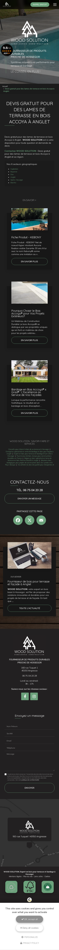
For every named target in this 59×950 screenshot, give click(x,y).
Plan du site (27, 876)
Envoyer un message (29, 498)
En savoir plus (29, 261)
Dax (12, 174)
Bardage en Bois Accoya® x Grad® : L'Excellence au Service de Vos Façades (28, 392)
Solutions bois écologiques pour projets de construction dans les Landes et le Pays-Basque (28, 462)
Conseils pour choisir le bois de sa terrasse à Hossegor (28, 449)
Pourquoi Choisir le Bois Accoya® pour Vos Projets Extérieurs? (27, 313)
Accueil (5, 86)
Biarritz (13, 183)
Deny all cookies (30, 927)
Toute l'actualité (29, 608)
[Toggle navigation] (55, 4)
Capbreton (14, 169)
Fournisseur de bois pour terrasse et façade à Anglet (28, 583)
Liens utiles (38, 876)
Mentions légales (15, 876)
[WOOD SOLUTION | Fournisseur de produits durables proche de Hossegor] (6, 5)
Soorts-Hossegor (16, 180)
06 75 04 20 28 (29, 675)
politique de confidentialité (30, 780)
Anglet (12, 177)
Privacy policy (31, 943)
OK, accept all (31, 919)
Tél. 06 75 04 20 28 (29, 490)
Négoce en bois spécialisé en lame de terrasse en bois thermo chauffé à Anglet (29, 459)
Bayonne (13, 172)
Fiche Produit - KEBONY (26, 237)
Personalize (31, 937)
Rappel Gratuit (40, 4)
